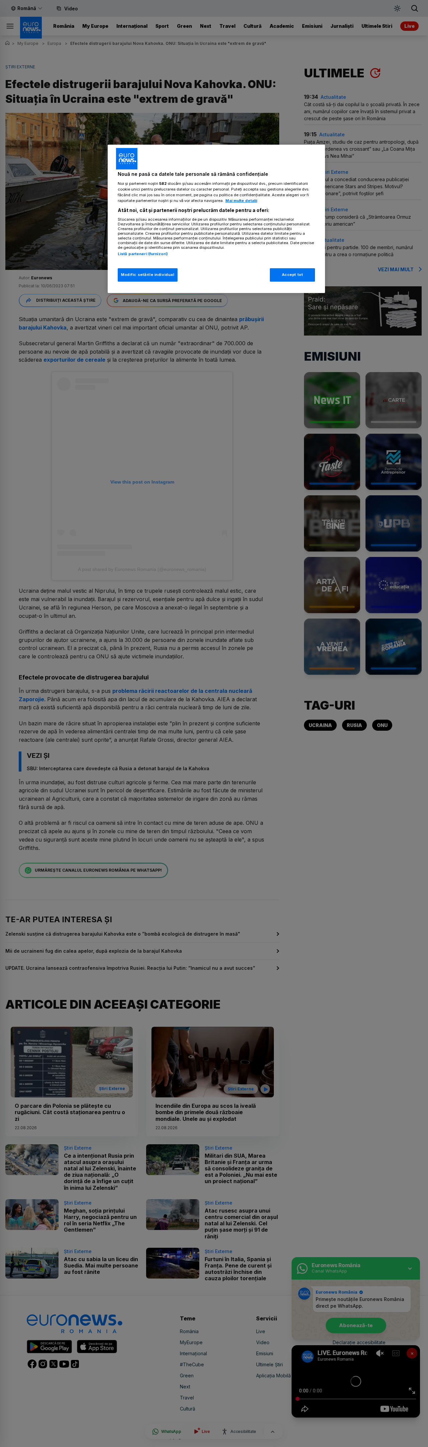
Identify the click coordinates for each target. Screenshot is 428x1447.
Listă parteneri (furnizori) (143, 253)
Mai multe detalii (241, 200)
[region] (216, 219)
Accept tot (292, 274)
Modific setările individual (147, 274)
